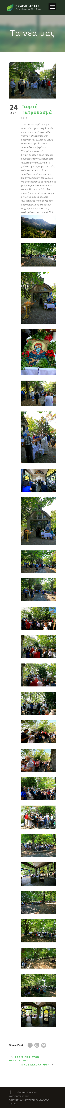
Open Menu (52, 6)
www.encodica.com (19, 1095)
